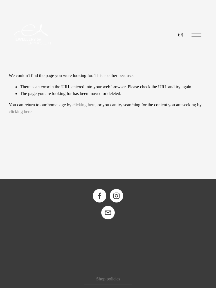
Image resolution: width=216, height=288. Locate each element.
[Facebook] (99, 195)
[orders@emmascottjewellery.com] (108, 212)
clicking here (84, 104)
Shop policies (108, 278)
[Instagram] (116, 195)
